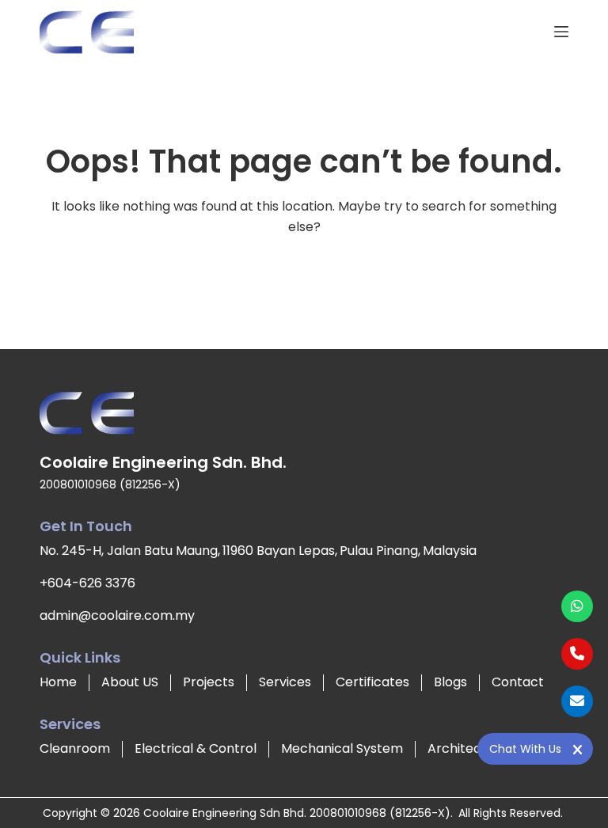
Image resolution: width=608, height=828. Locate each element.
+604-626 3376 (87, 583)
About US (129, 682)
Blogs (450, 682)
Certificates (372, 682)
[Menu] (561, 32)
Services (285, 682)
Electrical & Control (195, 748)
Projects (208, 682)
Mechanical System (342, 748)
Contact (518, 682)
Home (58, 682)
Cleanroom (75, 748)
